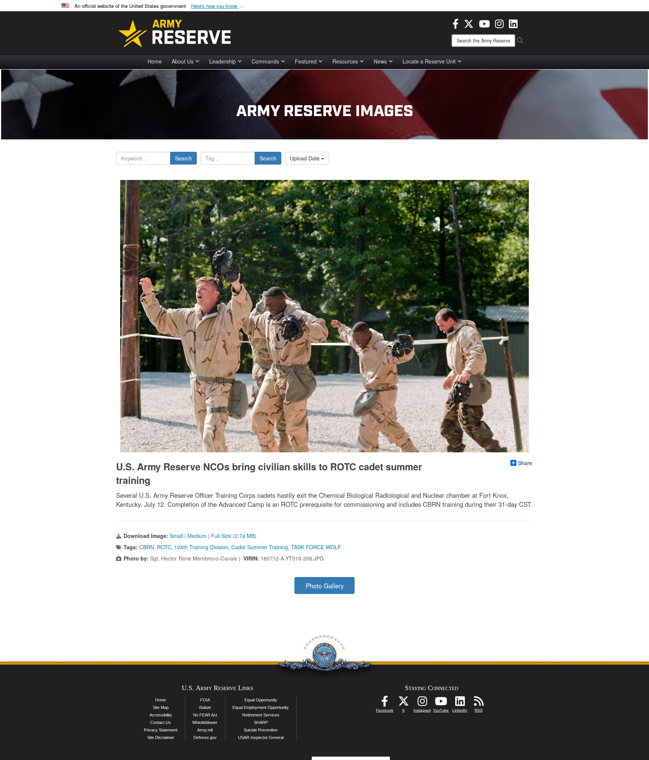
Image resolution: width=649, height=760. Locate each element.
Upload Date (305, 158)
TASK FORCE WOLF (316, 547)
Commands (265, 61)
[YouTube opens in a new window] (484, 23)
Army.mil (205, 730)
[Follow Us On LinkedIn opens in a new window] (459, 703)
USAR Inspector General (261, 737)
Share (525, 463)
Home (155, 61)
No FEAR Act (205, 715)
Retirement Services (260, 715)
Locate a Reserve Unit (429, 61)
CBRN (146, 547)
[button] (218, 6)
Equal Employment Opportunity (260, 707)
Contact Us (160, 722)
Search (183, 158)
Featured (306, 61)
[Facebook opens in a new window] (456, 23)
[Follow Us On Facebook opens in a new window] (384, 703)
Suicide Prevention (261, 730)
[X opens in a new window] (469, 23)
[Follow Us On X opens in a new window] (403, 703)
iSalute (205, 707)
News (380, 61)
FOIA (205, 700)
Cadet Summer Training (259, 547)
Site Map (161, 707)
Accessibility (160, 715)
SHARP (261, 722)
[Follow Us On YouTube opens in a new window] (441, 703)
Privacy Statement (160, 730)
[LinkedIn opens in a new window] (513, 23)
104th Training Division (201, 547)
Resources (345, 61)
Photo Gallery (325, 585)
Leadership (222, 61)
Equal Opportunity (261, 700)
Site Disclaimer (160, 737)
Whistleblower (204, 722)
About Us (182, 61)
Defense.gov (205, 737)
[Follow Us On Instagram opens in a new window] (422, 703)
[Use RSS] (478, 703)
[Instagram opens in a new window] (499, 23)
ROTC (164, 547)
